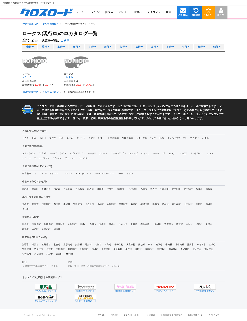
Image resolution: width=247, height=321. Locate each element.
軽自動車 (57, 110)
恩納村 (88, 244)
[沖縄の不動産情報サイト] (125, 287)
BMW (161, 138)
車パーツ (42, 118)
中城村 (110, 189)
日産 (142, 106)
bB (164, 153)
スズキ (91, 138)
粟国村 (138, 249)
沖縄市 (25, 189)
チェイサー (84, 158)
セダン (130, 173)
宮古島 (57, 229)
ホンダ (151, 106)
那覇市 (57, 189)
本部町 (25, 229)
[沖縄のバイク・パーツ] (165, 287)
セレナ (172, 153)
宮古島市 (26, 254)
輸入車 (179, 106)
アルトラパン (196, 153)
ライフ (63, 153)
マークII (91, 153)
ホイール (188, 114)
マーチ (156, 153)
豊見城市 (79, 189)
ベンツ (164, 106)
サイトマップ (213, 315)
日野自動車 (113, 138)
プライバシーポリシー (133, 315)
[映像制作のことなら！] (85, 287)
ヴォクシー (70, 158)
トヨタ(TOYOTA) (128, 106)
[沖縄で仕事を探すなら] (205, 287)
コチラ (65, 40)
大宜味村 (130, 244)
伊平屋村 (105, 249)
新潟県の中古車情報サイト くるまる (40, 266)
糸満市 (143, 189)
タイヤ (199, 114)
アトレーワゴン (41, 158)
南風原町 (121, 189)
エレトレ (68, 77)
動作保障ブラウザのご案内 (171, 315)
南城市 (209, 189)
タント (210, 153)
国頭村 (141, 244)
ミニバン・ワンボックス (46, 173)
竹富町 (59, 254)
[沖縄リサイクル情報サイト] (85, 297)
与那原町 (164, 189)
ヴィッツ (145, 153)
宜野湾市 (46, 189)
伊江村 (128, 249)
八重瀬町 (133, 189)
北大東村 (197, 249)
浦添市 (100, 189)
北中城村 (188, 189)
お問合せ (114, 315)
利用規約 (151, 315)
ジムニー (26, 158)
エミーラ (27, 77)
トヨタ (25, 138)
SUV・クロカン (83, 173)
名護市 (199, 189)
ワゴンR (43, 153)
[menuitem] (46, 12)
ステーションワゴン (104, 173)
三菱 (61, 138)
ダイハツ (80, 138)
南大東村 (209, 249)
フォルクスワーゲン (177, 138)
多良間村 (38, 254)
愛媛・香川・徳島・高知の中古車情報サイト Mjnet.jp (94, 266)
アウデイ (194, 138)
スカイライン (28, 153)
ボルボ (205, 138)
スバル (70, 138)
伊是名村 (117, 249)
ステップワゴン (118, 153)
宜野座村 (26, 249)
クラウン (57, 158)
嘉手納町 (176, 189)
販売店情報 (117, 118)
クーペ (120, 173)
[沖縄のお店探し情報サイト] (46, 287)
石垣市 (49, 254)
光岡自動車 (127, 138)
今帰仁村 (46, 229)
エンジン (213, 114)
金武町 (25, 209)
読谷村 (153, 189)
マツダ (52, 138)
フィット (103, 153)
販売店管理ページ (195, 315)
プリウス (149, 110)
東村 (150, 244)
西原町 (35, 189)
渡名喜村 (173, 249)
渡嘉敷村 (149, 249)
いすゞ (101, 138)
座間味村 (161, 249)
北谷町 (90, 189)
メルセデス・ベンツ (146, 138)
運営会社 (101, 315)
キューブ (133, 153)
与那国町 (70, 254)
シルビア (182, 153)
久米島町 (185, 249)
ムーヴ (53, 153)
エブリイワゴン (77, 153)
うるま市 (67, 189)
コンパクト (66, 173)
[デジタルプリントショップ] (46, 297)
